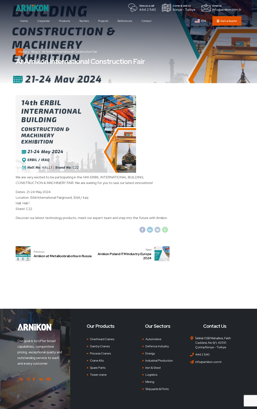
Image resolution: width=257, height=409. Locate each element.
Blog (34, 52)
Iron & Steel (153, 368)
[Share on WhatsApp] (165, 230)
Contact (146, 21)
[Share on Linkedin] (150, 230)
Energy (150, 353)
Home (24, 21)
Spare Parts (97, 368)
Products (64, 21)
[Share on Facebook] (142, 230)
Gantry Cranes (100, 346)
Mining (149, 382)
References (125, 21)
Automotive (153, 339)
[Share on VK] (157, 230)
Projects (103, 21)
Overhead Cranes (102, 339)
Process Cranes (100, 353)
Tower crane (98, 375)
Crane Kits (97, 361)
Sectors (84, 21)
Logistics (151, 375)
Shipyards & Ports (157, 389)
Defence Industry (157, 346)
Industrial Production (159, 361)
